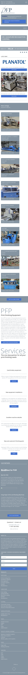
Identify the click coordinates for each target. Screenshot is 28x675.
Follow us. (16, 664)
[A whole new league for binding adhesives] (14, 61)
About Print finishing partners (10, 342)
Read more (14, 406)
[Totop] (14, 668)
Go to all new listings (14, 299)
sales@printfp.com (10, 3)
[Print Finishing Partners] (8, 10)
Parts (14, 453)
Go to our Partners (14, 515)
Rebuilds (14, 430)
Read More (14, 69)
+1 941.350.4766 (8, 1)
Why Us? (14, 381)
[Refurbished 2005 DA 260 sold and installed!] (14, 82)
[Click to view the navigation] (26, 2)
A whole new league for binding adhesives (12, 21)
